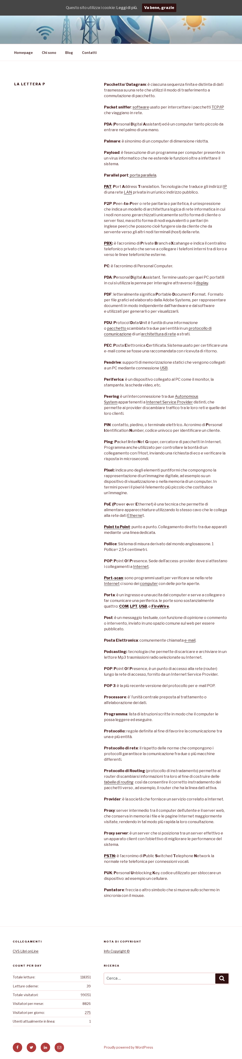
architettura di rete (158, 334)
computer (149, 583)
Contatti (89, 53)
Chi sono (49, 53)
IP (225, 186)
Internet (141, 566)
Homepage (23, 53)
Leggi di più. (126, 7)
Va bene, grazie (159, 7)
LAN (128, 192)
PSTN (109, 856)
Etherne (134, 515)
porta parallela (142, 175)
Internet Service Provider (169, 402)
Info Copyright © (117, 951)
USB (164, 368)
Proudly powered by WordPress (128, 1047)
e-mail (189, 640)
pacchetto (117, 328)
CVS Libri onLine (26, 951)
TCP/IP (218, 107)
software (141, 107)
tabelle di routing (119, 782)
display (202, 283)
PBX (108, 243)
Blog (69, 53)
